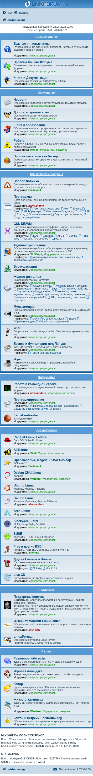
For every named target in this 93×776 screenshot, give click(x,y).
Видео (72, 318)
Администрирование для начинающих (56, 257)
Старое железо (42, 285)
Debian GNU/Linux (27, 472)
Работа (19, 140)
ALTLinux (21, 450)
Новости (20, 99)
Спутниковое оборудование (33, 291)
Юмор (18, 684)
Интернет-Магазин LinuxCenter (37, 621)
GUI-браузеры (32, 211)
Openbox (41, 238)
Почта (20, 214)
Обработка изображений (54, 321)
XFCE (60, 235)
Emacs (77, 208)
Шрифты (57, 238)
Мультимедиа (24, 306)
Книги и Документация (31, 78)
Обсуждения (47, 92)
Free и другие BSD (27, 546)
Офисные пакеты (39, 214)
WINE (18, 328)
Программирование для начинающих (55, 405)
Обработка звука (53, 318)
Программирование (29, 399)
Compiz (73, 235)
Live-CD (19, 575)
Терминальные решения (46, 352)
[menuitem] (7, 13)
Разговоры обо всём (30, 658)
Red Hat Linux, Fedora (30, 437)
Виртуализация (25, 266)
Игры (17, 359)
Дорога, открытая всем (31, 112)
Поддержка (46, 589)
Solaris (37, 568)
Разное (46, 651)
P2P (87, 211)
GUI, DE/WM (23, 224)
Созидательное (47, 36)
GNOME (48, 235)
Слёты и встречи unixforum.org (38, 718)
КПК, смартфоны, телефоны (68, 297)
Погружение (46, 377)
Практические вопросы (46, 174)
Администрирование (30, 245)
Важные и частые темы (32, 43)
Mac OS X (51, 568)
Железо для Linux (27, 276)
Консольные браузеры (59, 211)
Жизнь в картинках (28, 699)
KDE (35, 235)
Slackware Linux (26, 521)
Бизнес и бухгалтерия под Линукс (40, 343)
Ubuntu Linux (24, 485)
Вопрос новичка (26, 181)
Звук (54, 288)
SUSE (18, 534)
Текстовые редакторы (46, 208)
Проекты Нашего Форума (33, 62)
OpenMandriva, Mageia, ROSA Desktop (42, 460)
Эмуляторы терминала (68, 214)
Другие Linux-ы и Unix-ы (32, 559)
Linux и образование (30, 125)
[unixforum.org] (46, 4)
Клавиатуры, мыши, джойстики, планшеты (60, 294)
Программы (23, 196)
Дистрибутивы (46, 430)
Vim (66, 208)
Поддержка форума (29, 596)
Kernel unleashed (26, 415)
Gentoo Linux (24, 498)
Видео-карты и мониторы (32, 288)
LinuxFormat (23, 636)
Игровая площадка (28, 671)
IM (79, 211)
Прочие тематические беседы (36, 156)
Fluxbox (27, 238)
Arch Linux (22, 511)
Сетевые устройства (74, 288)
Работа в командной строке (35, 384)
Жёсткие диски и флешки (71, 285)
